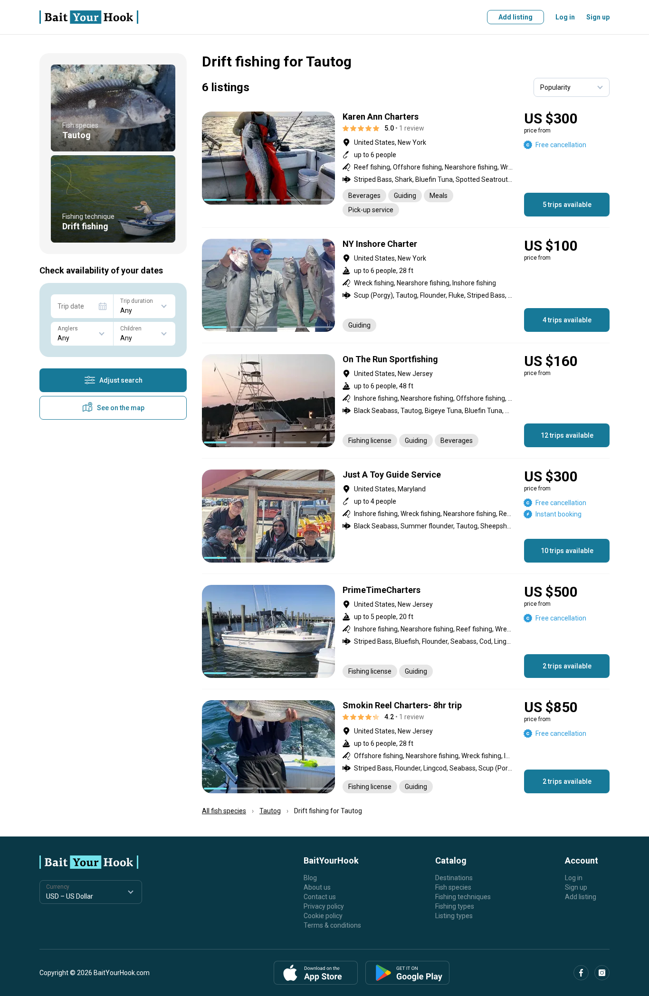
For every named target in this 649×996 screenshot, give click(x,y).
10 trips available (567, 550)
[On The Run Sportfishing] (406, 401)
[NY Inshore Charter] (406, 285)
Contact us (320, 897)
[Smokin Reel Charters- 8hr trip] (406, 747)
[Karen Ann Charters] (406, 164)
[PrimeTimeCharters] (406, 631)
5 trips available (567, 204)
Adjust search (121, 380)
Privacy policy (324, 906)
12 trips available (567, 435)
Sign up (598, 17)
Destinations (454, 878)
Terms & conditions (332, 925)
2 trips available (567, 666)
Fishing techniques (463, 897)
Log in (565, 17)
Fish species (453, 887)
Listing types (454, 916)
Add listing (515, 17)
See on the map (120, 408)
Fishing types (454, 906)
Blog (310, 878)
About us (317, 887)
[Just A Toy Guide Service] (406, 516)
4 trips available (567, 320)
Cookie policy (323, 916)
